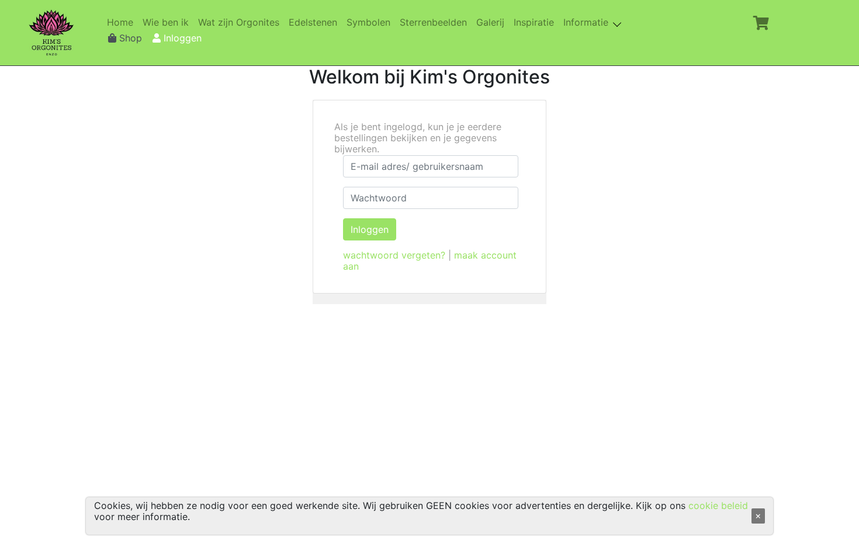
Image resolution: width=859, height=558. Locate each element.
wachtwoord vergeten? (394, 255)
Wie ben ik (168, 22)
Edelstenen (315, 22)
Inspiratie (536, 22)
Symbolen (371, 22)
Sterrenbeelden (436, 22)
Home (122, 22)
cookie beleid (718, 505)
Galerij (492, 22)
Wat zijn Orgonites (241, 22)
